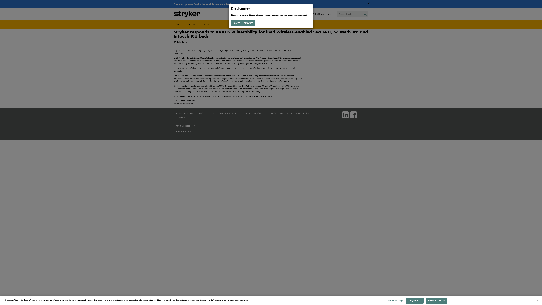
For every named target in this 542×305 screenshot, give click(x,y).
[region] (271, 300)
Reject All (414, 300)
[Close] (537, 300)
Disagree (248, 23)
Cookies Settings (395, 300)
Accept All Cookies (436, 300)
